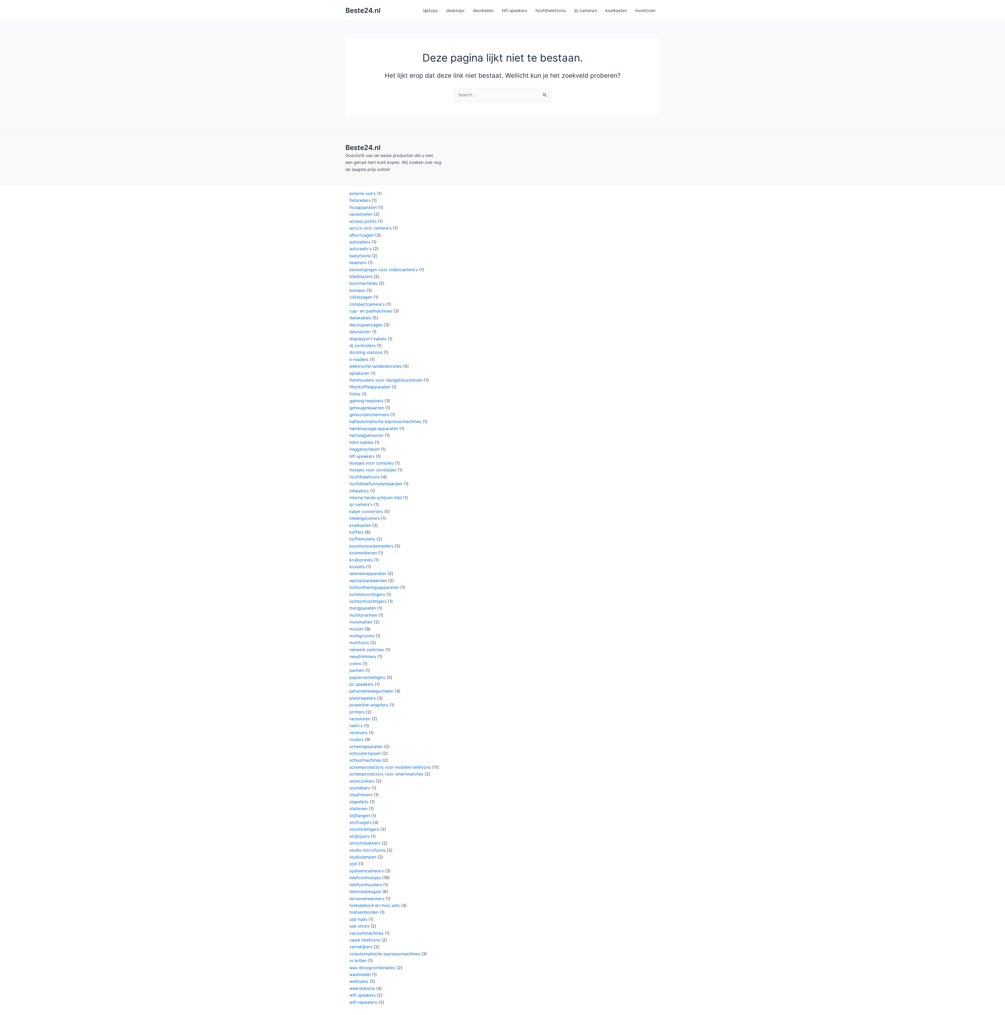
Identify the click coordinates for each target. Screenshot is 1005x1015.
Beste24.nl (363, 10)
